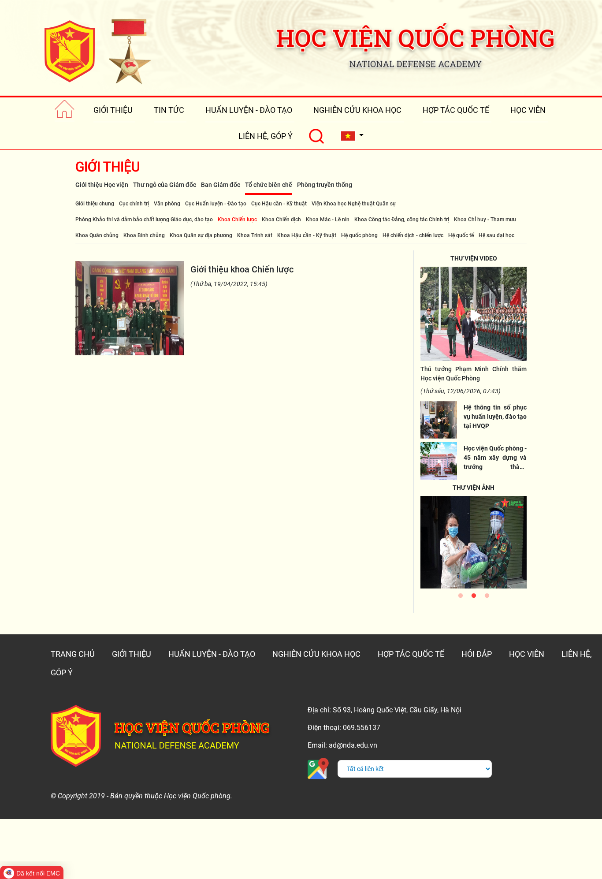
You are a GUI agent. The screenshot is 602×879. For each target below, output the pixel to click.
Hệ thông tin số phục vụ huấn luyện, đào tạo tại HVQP (495, 416)
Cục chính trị (134, 204)
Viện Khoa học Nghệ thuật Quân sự (354, 204)
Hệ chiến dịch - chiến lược (413, 235)
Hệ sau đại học (496, 235)
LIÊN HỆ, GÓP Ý (265, 136)
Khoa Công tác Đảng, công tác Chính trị (401, 219)
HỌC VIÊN (528, 110)
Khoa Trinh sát (254, 235)
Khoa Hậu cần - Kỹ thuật (306, 235)
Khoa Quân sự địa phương (201, 235)
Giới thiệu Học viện (101, 184)
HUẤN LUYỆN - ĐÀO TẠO (248, 110)
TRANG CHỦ (73, 654)
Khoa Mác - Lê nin (327, 219)
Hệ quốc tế (461, 235)
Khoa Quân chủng (97, 235)
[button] (352, 136)
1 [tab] (460, 597)
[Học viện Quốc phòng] (97, 51)
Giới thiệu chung (94, 204)
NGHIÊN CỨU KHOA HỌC (357, 110)
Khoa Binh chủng (144, 235)
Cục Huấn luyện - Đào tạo (215, 204)
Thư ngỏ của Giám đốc (164, 184)
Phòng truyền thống (324, 184)
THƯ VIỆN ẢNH (473, 487)
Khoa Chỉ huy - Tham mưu (485, 219)
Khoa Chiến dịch (281, 219)
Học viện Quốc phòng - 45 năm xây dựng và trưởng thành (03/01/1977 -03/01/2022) (495, 467)
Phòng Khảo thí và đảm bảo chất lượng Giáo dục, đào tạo (144, 219)
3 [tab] (487, 597)
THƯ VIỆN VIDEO (473, 258)
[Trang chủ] (64, 110)
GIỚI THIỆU (113, 110)
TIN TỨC (169, 110)
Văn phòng (167, 204)
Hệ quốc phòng (359, 235)
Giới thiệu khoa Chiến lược (242, 269)
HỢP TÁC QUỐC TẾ (456, 110)
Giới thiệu (107, 167)
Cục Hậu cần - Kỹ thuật (279, 204)
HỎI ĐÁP (476, 654)
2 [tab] (473, 597)
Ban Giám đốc (220, 184)
